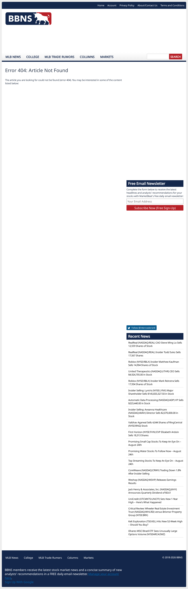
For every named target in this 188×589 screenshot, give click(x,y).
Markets (107, 57)
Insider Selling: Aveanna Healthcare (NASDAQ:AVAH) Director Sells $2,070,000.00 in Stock (153, 413)
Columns (87, 57)
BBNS (179, 557)
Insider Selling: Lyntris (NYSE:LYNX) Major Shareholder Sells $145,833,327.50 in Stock (151, 392)
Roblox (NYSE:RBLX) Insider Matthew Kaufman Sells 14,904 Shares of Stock (153, 363)
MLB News (13, 57)
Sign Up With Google (19, 582)
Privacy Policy (127, 5)
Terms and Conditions (172, 5)
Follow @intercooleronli (143, 327)
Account (111, 5)
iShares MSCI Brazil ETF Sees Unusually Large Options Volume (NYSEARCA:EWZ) (152, 532)
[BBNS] (28, 20)
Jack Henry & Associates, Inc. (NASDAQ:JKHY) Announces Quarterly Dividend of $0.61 (152, 491)
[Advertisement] (94, 40)
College (32, 57)
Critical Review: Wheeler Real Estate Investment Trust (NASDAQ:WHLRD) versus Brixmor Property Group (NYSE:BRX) (155, 512)
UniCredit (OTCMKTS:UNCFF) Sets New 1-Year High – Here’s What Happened (153, 500)
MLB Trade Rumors (59, 57)
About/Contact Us (147, 5)
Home (100, 5)
